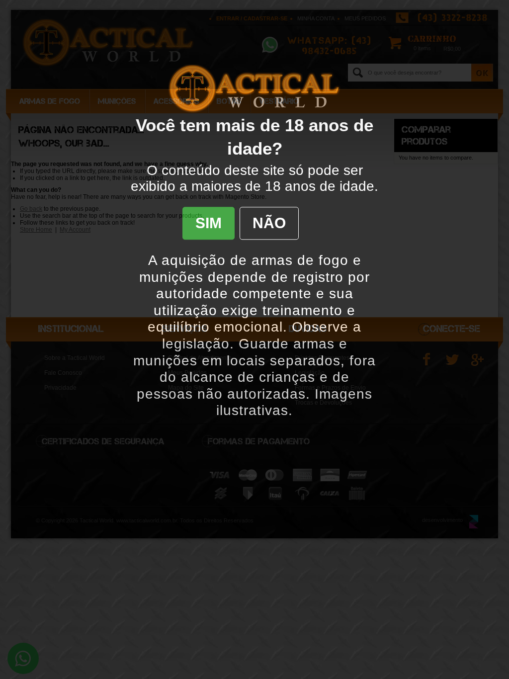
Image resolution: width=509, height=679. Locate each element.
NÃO (269, 223)
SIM (208, 223)
